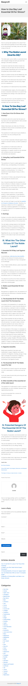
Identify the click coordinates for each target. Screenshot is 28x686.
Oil (4, 642)
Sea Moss (5, 660)
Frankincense (6, 614)
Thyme (5, 669)
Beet (4, 600)
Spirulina (5, 662)
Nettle (4, 639)
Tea (4, 667)
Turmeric (5, 671)
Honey (5, 628)
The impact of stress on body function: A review (11, 473)
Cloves (5, 605)
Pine (4, 653)
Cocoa (5, 607)
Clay (4, 603)
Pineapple (5, 655)
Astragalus (6, 594)
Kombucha (6, 630)
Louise (14, 490)
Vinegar (5, 673)
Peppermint (6, 651)
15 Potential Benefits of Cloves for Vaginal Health (13, 571)
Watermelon (6, 674)
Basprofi (19, 683)
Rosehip (5, 657)
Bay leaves (7, 477)
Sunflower (5, 666)
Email (3, 532)
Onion (4, 648)
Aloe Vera (5, 589)
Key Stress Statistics (5, 465)
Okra (4, 644)
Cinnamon (5, 601)
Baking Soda (6, 596)
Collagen (5, 610)
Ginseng (5, 621)
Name (3, 526)
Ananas (5, 591)
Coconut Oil (6, 608)
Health (5, 623)
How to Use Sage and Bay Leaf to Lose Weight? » (13, 498)
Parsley (5, 649)
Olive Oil (5, 646)
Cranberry (5, 612)
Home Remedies (7, 626)
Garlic (4, 616)
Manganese (6, 637)
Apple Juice (6, 592)
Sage (4, 658)
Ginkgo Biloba (6, 619)
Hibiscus (5, 625)
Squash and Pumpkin (8, 664)
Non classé (6, 641)
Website (3, 538)
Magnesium (6, 635)
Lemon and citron (7, 632)
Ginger (5, 617)
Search (3, 552)
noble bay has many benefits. (17, 256)
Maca (4, 633)
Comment (4, 517)
